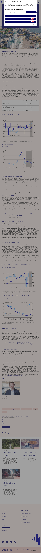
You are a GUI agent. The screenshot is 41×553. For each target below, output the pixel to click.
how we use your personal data (18, 9)
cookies (11, 9)
